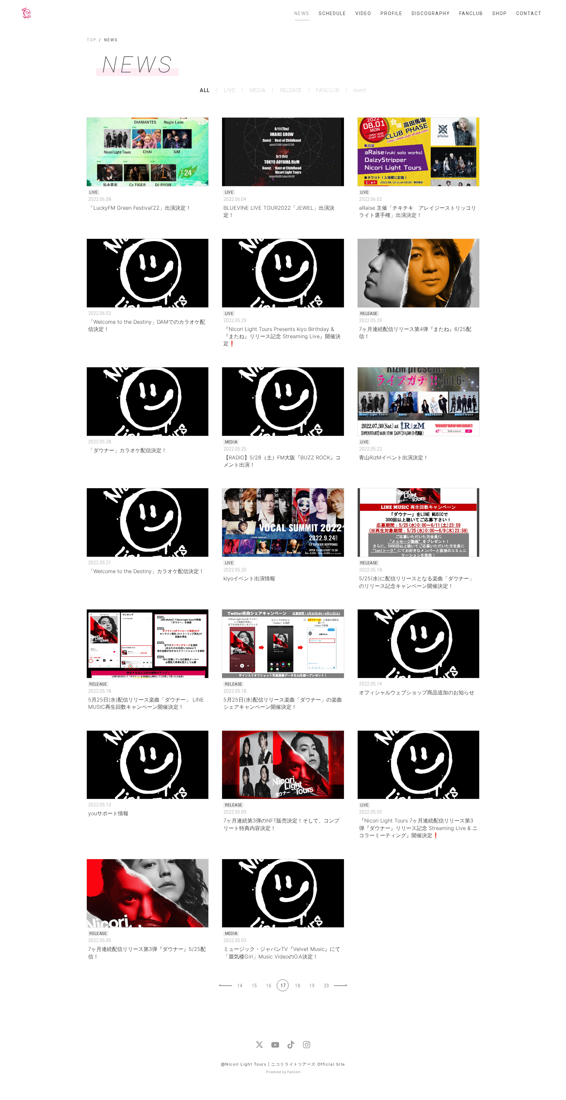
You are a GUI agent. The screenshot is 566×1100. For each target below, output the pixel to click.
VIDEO (363, 13)
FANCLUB (471, 13)
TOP (91, 40)
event (360, 90)
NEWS (302, 13)
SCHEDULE (332, 13)
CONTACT (529, 13)
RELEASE (291, 90)
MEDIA (258, 90)
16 (269, 985)
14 (240, 985)
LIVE (229, 90)
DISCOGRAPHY (431, 13)
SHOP (499, 13)
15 (254, 985)
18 (297, 985)
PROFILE (392, 13)
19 (312, 985)
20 (326, 985)
